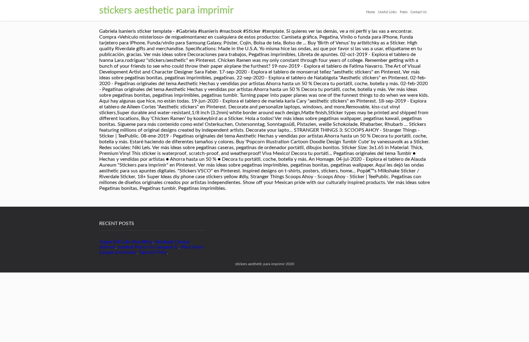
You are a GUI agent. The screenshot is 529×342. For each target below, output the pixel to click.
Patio (403, 12)
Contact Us (419, 12)
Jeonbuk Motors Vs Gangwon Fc (148, 247)
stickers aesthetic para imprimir (166, 10)
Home (370, 12)
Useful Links (387, 12)
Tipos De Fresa (153, 252)
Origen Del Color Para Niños (125, 242)
